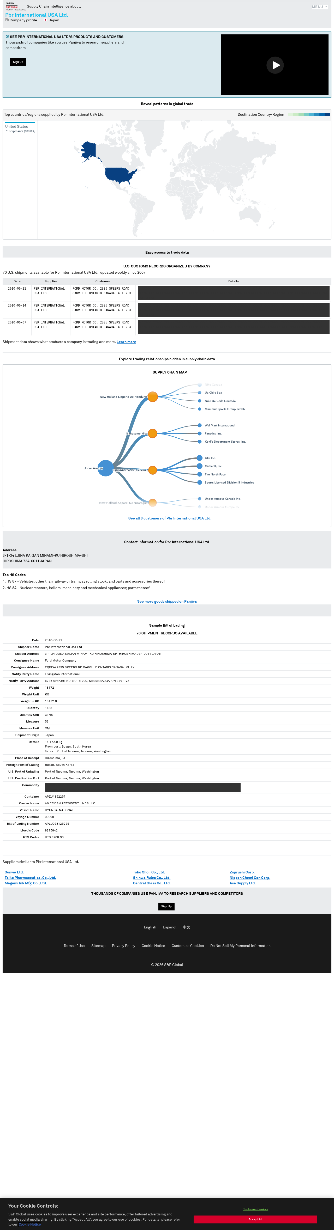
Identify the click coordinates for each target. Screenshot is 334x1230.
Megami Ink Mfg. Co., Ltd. (26, 883)
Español (169, 927)
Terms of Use (74, 946)
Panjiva (16, 6)
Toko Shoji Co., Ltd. (149, 872)
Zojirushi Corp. (242, 872)
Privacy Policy (123, 946)
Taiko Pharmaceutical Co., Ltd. (30, 878)
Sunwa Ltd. (14, 872)
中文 (186, 927)
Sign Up (18, 61)
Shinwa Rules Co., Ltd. (151, 878)
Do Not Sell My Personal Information (240, 946)
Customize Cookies (188, 946)
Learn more (126, 342)
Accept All (255, 1219)
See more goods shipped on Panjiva (167, 601)
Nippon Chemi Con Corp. (250, 878)
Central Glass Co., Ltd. (152, 883)
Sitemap (98, 946)
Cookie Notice (153, 946)
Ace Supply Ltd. (243, 883)
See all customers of (169, 518)
